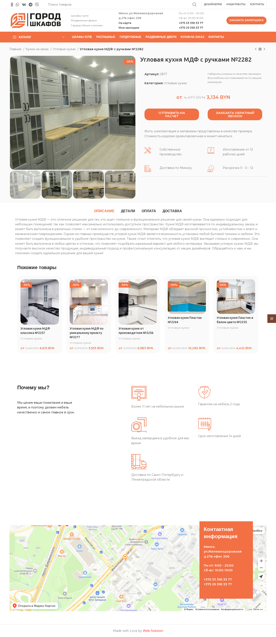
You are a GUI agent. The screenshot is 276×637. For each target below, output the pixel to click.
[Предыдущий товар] (256, 49)
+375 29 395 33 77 (191, 27)
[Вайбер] (37, 4)
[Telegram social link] (30, 4)
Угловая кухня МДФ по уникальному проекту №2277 (87, 333)
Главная (15, 49)
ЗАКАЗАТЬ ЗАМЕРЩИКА (246, 20)
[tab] (104, 211)
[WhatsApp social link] (17, 4)
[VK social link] (23, 4)
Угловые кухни (64, 49)
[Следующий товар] (264, 49)
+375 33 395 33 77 (191, 23)
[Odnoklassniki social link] (11, 4)
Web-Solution (153, 631)
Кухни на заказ (37, 49)
